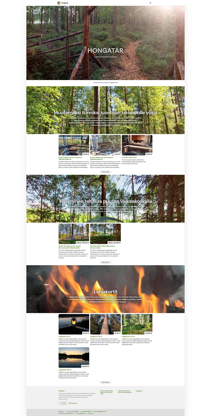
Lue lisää (63, 403)
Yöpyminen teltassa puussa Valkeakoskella (124, 391)
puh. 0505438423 (86, 411)
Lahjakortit (139, 391)
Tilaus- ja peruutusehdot (66, 413)
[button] (38, 43)
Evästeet (90, 413)
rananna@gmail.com (99, 411)
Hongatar (62, 391)
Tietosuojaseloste (80, 413)
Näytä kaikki (105, 172)
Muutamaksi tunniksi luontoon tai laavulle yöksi (106, 392)
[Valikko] (150, 3)
